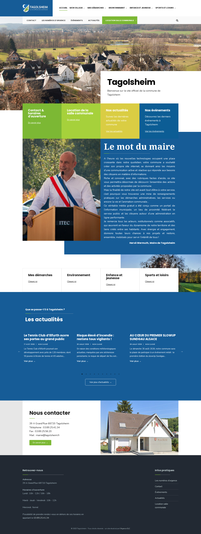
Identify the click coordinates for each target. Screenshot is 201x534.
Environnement (117, 7)
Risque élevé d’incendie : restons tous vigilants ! (95, 337)
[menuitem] (77, 7)
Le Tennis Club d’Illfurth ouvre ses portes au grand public (46, 337)
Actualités (93, 20)
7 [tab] (106, 374)
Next (181, 351)
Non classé (43, 344)
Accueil (63, 7)
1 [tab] (82, 374)
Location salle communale (120, 20)
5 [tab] (98, 374)
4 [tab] (94, 374)
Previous (19, 351)
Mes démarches (96, 7)
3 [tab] (90, 374)
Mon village (76, 7)
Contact (31, 20)
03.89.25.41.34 (41, 517)
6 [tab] (102, 374)
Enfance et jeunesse (140, 7)
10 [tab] (119, 374)
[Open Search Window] (177, 20)
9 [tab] (114, 374)
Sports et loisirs (164, 7)
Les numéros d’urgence (53, 20)
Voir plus (34, 361)
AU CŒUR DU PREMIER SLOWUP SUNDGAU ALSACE (153, 337)
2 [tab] (86, 374)
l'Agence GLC (125, 528)
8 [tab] (110, 374)
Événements (77, 20)
